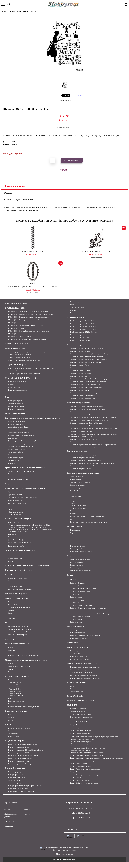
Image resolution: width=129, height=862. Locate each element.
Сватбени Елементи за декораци (19, 357)
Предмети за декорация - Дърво (19, 747)
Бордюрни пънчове (14, 780)
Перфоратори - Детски (77, 546)
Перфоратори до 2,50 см (16, 772)
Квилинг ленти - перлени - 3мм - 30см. (21, 584)
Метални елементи (76, 494)
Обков (73, 501)
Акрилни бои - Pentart (15, 424)
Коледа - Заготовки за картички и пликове (84, 725)
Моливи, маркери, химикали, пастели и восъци (26, 660)
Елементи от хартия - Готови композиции (84, 393)
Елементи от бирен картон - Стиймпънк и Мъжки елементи (90, 426)
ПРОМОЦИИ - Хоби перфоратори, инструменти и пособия (28, 331)
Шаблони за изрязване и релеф (80, 700)
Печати (8, 724)
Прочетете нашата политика (64, 850)
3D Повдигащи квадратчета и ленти (20, 607)
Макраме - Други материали (17, 635)
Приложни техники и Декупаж (18, 11)
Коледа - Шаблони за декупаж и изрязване (84, 783)
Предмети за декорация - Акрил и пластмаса (23, 744)
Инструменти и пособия (78, 313)
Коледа (10, 393)
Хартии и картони (76, 653)
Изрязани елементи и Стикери (18, 570)
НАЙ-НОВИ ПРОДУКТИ (16, 303)
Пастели (10, 672)
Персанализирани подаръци (17, 381)
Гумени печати (13, 734)
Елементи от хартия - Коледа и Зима (82, 398)
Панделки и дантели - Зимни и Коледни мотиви (24, 707)
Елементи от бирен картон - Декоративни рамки (86, 406)
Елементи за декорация (16, 403)
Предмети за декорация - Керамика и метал (23, 755)
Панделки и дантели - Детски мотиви (20, 704)
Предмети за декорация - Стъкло (19, 761)
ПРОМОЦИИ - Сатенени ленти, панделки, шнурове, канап (28, 317)
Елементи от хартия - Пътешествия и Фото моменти (88, 382)
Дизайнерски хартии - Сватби (80, 337)
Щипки (72, 519)
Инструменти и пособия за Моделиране (83, 675)
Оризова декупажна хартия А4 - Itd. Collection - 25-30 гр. (29, 527)
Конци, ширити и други (16, 701)
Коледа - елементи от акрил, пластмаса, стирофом (88, 744)
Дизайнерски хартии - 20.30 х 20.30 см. (83, 324)
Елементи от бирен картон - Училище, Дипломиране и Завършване (93, 417)
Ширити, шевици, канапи (16, 406)
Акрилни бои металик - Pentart (18, 427)
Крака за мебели (13, 653)
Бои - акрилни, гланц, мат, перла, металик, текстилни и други (32, 418)
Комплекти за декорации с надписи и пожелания (86, 488)
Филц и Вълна (73, 643)
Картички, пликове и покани (17, 390)
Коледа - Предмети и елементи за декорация (85, 769)
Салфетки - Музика (76, 597)
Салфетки (71, 579)
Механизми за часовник (78, 508)
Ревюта (8, 193)
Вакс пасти (11, 537)
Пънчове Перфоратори (15, 768)
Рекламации (9, 822)
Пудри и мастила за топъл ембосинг (82, 533)
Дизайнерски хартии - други (79, 335)
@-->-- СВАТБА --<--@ (15, 348)
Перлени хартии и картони (79, 651)
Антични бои (12, 438)
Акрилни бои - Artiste (15, 430)
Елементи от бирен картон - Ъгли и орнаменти (86, 412)
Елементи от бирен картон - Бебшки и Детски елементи (89, 420)
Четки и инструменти (77, 568)
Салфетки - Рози (75, 602)
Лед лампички (74, 490)
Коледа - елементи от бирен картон (83, 739)
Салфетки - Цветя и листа (79, 611)
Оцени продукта (65, 100)
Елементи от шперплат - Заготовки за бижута (85, 460)
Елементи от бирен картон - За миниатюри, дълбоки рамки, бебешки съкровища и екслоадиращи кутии (92, 435)
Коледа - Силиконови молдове (80, 780)
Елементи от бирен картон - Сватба (82, 415)
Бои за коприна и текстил (16, 449)
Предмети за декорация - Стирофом (20, 758)
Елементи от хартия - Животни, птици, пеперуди (86, 357)
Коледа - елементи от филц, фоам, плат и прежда (88, 748)
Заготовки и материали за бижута (20, 550)
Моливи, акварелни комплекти (80, 571)
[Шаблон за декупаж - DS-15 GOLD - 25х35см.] (33, 272)
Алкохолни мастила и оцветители (19, 444)
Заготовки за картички (15, 558)
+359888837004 (83, 818)
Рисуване (71, 556)
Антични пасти (13, 534)
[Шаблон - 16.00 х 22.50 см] (96, 237)
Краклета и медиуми (77, 307)
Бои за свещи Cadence (15, 452)
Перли (10, 714)
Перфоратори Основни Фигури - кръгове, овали (24, 786)
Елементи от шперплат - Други (80, 469)
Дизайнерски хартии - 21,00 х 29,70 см (83, 329)
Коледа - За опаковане (77, 772)
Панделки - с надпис (16, 695)
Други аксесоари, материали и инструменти (23, 655)
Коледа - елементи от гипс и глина (82, 746)
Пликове (10, 561)
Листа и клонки (75, 689)
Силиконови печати (14, 731)
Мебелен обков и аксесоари (17, 644)
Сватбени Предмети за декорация (19, 354)
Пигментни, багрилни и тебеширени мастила (85, 635)
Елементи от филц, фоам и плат (81, 482)
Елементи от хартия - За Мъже (80, 373)
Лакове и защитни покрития (79, 302)
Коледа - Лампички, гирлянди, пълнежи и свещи (86, 755)
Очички (72, 511)
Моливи (10, 669)
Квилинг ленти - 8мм (15, 586)
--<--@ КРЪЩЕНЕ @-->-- (16, 365)
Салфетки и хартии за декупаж (80, 714)
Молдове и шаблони (15, 506)
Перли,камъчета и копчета (16, 711)
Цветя (72, 686)
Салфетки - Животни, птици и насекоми (83, 588)
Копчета (10, 720)
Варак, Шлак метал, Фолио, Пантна (20, 542)
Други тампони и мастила (78, 638)
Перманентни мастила (77, 633)
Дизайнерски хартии (15, 401)
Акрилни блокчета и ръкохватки (19, 728)
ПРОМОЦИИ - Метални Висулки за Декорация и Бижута (27, 339)
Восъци (10, 663)
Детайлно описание (14, 186)
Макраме (9, 623)
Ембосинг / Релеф (74, 526)
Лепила (72, 305)
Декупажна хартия (14, 522)
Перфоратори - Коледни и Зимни (81, 551)
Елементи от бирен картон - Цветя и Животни (86, 423)
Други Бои (11, 463)
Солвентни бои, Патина (16, 455)
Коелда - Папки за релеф (78, 763)
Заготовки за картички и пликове (20, 555)
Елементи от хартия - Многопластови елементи (86, 387)
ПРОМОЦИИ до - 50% (15, 308)
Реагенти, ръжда (13, 460)
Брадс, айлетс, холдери (15, 413)
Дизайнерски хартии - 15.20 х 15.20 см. (83, 321)
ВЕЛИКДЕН (72, 705)
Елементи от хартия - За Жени (80, 371)
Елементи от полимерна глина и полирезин (22, 497)
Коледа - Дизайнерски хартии (80, 733)
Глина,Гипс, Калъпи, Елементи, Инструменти (25, 488)
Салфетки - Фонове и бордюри (80, 616)
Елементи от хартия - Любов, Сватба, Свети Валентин (88, 359)
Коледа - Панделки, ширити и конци (82, 761)
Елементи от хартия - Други (79, 390)
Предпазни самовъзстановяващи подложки (84, 667)
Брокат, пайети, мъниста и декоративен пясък (25, 468)
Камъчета (11, 717)
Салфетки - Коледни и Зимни (80, 591)
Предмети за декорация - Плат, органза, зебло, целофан (27, 764)
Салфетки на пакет (76, 622)
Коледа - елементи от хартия (81, 742)
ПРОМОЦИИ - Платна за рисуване (20, 334)
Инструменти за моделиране (17, 503)
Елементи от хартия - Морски (80, 376)
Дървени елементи (76, 479)
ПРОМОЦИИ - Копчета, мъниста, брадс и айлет (24, 320)
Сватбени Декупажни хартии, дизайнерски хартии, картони (28, 352)
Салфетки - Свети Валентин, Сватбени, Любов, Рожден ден (90, 614)
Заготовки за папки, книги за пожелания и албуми (27, 565)
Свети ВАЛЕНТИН (75, 696)
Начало (4, 11)
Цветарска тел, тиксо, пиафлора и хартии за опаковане (88, 522)
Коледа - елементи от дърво (80, 750)
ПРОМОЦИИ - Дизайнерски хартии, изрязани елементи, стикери (30, 314)
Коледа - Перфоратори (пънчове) (81, 766)
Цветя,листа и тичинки (77, 683)
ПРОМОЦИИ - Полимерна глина (19, 336)
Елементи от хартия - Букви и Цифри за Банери (86, 348)
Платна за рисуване (76, 562)
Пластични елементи (15, 500)
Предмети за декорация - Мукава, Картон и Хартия (25, 750)
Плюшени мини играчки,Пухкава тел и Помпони (87, 516)
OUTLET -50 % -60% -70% (16, 344)
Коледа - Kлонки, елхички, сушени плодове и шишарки (89, 775)
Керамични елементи (15, 495)
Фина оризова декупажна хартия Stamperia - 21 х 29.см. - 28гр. (31, 529)
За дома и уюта (13, 384)
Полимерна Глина (15, 514)
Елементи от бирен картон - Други (81, 431)
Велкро (10, 613)
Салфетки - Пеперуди (77, 600)
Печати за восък (13, 736)
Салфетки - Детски (76, 586)
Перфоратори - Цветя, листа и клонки (21, 791)
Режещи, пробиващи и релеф (80, 670)
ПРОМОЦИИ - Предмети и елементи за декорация (25, 325)
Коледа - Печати (75, 777)
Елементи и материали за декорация (83, 473)
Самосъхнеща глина (16, 512)
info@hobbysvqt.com (84, 808)
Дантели (10, 698)
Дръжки (10, 647)
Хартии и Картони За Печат (79, 659)
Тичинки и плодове (76, 692)
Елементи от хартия (76, 345)
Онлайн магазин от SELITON (64, 859)
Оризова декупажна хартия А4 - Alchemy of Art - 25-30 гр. (29, 525)
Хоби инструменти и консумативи (82, 663)
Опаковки (9, 639)
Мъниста (11, 477)
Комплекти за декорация (16, 594)
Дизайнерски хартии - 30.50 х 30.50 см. (83, 326)
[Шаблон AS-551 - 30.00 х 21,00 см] (64, 77)
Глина (10, 509)
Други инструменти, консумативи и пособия (85, 678)
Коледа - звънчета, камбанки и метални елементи (88, 752)
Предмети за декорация (16, 409)
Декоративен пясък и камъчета (18, 479)
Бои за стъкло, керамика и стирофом (20, 446)
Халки (73, 503)
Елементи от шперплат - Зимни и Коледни (84, 466)
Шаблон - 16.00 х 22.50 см (96, 251)
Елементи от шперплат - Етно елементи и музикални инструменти (92, 463)
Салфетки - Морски (76, 594)
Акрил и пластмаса (76, 477)
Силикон (10, 616)
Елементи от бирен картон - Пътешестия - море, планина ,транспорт (93, 428)
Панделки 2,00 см (15, 687)
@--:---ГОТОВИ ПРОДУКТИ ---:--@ (21, 378)
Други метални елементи (79, 505)
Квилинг (9, 575)
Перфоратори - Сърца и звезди (18, 788)
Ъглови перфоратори (15, 783)
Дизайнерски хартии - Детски (80, 340)
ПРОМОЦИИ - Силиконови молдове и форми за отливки (28, 311)
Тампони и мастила (75, 626)
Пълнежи (73, 514)
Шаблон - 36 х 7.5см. (32, 251)
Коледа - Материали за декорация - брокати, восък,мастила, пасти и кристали (96, 758)
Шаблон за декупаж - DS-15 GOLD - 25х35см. (33, 286)
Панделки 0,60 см (15, 683)
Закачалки (11, 650)
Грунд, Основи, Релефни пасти (18, 540)
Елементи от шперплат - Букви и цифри (83, 455)
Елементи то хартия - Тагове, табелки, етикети (86, 384)
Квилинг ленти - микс (15, 581)
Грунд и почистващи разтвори (80, 559)
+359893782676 (83, 813)
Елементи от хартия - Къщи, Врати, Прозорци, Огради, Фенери (92, 379)
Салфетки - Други (76, 619)
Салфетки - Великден (77, 583)
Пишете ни (8, 827)
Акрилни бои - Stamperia (16, 421)
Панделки (11, 680)
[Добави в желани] (123, 152)
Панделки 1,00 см (15, 685)
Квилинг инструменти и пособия (81, 672)
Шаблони (33, 11)
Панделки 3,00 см (15, 689)
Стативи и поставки (76, 565)
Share (67, 95)
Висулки (8, 484)
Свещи (70, 575)
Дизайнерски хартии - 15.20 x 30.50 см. (83, 332)
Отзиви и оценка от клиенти (19, 199)
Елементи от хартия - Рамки (79, 365)
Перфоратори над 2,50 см (16, 777)
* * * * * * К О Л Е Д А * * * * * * (81, 721)
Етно (7, 397)
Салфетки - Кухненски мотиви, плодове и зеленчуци (88, 608)
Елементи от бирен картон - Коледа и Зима (84, 439)
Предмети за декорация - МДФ (18, 753)
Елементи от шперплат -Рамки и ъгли (82, 458)
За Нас (7, 809)
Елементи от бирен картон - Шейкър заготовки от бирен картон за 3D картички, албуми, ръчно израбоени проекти (93, 446)
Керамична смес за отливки (17, 492)
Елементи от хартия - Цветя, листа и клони (85, 368)
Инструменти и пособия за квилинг (20, 589)
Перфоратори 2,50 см (15, 775)
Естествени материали (77, 485)
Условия (27, 814)
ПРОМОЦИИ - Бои (14, 323)
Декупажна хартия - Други (18, 531)
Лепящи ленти (12, 604)
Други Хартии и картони (78, 656)
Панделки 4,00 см (15, 691)
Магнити (74, 499)
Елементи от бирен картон (78, 403)
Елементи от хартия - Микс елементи (82, 396)
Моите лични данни (64, 854)
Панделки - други (15, 693)
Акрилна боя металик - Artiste (18, 433)
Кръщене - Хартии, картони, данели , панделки (24, 374)
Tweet (79, 95)
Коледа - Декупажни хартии (79, 728)
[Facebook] (69, 823)
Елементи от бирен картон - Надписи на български (87, 409)
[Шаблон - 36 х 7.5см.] (33, 237)
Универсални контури (15, 458)
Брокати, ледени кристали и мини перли (21, 471)
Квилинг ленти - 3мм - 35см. (18, 578)
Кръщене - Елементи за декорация (20, 371)
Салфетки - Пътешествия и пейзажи (82, 605)
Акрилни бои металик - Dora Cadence (21, 435)
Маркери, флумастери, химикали (19, 666)
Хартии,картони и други (77, 647)
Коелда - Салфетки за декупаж (80, 730)
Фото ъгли (11, 618)
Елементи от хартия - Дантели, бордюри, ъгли (86, 362)
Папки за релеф (75, 530)
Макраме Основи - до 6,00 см (18, 626)
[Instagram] (75, 823)
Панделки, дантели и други (17, 676)
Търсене (27, 809)
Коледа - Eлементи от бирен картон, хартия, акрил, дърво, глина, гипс (94, 737)
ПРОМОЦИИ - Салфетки (16, 328)
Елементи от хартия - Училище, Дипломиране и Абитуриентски (92, 354)
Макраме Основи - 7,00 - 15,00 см (19, 629)
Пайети (10, 474)
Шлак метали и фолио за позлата (81, 717)
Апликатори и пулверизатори (80, 630)
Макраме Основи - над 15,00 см (19, 632)
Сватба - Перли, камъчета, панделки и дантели (24, 360)
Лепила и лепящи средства (16, 598)
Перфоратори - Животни (78, 549)
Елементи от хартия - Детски (80, 351)
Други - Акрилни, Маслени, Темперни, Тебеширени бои (27, 441)
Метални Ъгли (76, 497)
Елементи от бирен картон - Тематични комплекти (87, 442)
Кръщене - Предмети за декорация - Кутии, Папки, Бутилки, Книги (31, 368)
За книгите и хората (14, 387)
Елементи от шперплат (77, 451)
